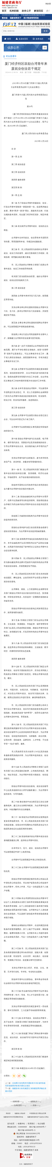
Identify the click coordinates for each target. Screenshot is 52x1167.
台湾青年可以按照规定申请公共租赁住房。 (27, 860)
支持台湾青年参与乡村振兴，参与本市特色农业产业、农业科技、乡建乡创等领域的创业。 (26, 460)
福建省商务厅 (15, 18)
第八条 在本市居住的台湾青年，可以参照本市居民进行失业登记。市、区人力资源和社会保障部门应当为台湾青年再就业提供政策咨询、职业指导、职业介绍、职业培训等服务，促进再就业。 (26, 394)
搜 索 (45, 31)
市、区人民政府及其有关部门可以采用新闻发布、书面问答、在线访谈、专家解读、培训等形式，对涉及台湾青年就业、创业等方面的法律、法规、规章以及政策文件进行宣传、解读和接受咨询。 (26, 691)
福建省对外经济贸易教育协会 (13, 1117)
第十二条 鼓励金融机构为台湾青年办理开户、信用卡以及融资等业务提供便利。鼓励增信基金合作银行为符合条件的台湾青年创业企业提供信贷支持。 (26, 502)
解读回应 (38, 11)
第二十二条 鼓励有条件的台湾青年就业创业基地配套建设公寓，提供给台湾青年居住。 (26, 838)
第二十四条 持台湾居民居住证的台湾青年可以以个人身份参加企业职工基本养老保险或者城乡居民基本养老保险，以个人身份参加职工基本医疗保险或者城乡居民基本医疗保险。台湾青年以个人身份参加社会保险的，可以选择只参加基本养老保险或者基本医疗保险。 (26, 908)
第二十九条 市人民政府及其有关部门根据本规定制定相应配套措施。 (26, 1059)
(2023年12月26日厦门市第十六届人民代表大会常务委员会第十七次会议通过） (27, 85)
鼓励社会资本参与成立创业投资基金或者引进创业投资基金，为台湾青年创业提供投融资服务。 (26, 529)
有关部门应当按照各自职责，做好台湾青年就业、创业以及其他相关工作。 (26, 278)
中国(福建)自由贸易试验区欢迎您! (33, 15)
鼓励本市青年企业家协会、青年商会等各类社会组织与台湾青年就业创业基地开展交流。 (26, 981)
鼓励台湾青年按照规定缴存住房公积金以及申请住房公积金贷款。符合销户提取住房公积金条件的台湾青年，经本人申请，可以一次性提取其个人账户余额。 (26, 885)
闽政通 (48, 4)
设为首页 (10, 1124)
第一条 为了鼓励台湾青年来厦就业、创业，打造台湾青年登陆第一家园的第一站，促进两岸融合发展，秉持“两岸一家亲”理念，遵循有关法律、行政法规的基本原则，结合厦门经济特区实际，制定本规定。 (26, 211)
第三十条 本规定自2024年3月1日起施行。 (27, 1068)
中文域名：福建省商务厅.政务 (26, 1150)
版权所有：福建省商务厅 (26, 1137)
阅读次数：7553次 (40, 72)
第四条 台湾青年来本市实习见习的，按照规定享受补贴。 (26, 298)
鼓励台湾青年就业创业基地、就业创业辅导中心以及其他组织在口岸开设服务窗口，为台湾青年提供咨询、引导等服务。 (26, 790)
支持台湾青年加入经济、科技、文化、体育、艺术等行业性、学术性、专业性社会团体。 (26, 970)
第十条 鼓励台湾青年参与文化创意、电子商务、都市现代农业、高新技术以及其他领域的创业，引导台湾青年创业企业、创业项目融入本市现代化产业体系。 (26, 444)
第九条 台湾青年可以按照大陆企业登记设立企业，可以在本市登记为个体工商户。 (26, 417)
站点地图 (41, 1124)
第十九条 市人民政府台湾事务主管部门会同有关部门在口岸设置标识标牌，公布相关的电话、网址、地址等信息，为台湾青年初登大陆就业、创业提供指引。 (26, 773)
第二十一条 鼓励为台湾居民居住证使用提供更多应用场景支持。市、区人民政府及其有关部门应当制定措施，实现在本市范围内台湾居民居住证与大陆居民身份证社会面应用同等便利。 (26, 823)
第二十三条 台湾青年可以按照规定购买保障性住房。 (26, 869)
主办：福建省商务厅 (26, 1164)
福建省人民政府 (20, 1113)
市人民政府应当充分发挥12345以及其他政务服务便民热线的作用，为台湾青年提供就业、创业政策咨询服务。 (26, 755)
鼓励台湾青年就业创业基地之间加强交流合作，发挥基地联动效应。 (26, 610)
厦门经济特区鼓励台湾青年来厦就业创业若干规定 (26, 66)
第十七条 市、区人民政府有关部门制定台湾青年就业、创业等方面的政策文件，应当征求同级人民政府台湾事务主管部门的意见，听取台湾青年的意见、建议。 (26, 672)
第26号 (28, 106)
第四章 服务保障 (16, 180)
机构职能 (14, 11)
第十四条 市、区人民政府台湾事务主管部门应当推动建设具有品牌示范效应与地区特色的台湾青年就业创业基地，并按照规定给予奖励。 (26, 562)
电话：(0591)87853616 (33, 1143)
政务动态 (39, 39)
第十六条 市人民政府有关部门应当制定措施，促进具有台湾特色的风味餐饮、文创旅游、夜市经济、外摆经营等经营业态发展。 (26, 647)
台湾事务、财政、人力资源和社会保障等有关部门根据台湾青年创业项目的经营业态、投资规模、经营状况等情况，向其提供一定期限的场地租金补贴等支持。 (26, 595)
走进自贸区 (23, 39)
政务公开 (26, 11)
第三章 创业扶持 (16, 172)
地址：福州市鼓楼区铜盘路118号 (27, 1140)
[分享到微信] (24, 1076)
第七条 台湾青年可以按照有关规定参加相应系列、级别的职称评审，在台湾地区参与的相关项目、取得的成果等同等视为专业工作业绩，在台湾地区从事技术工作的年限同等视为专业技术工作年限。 (26, 375)
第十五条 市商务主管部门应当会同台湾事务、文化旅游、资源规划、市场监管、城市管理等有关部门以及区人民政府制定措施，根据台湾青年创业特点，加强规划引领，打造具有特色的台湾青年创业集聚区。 (26, 628)
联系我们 (31, 1124)
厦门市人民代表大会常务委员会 (33, 133)
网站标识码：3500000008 (17, 1127)
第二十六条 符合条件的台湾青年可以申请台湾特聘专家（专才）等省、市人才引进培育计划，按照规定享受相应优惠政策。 (26, 995)
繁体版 (5, 18)
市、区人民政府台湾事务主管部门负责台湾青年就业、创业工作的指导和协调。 (26, 267)
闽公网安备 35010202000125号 (28, 1133)
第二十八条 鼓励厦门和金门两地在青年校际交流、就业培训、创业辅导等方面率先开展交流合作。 (26, 1037)
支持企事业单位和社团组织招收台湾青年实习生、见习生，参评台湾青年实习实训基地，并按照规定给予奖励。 (26, 311)
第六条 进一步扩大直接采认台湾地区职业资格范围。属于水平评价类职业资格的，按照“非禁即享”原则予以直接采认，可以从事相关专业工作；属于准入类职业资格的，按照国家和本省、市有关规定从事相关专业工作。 (26, 353)
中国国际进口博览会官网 (37, 1113)
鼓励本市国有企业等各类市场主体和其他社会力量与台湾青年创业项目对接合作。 (26, 487)
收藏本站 (21, 1124)
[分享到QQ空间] (14, 1076)
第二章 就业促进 (16, 164)
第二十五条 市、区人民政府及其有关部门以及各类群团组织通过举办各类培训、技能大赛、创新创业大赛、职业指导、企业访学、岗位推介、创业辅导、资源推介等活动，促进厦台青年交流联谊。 (26, 954)
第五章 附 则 (15, 187)
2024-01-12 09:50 (11, 72)
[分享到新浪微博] (19, 1076)
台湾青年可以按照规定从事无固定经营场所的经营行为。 (26, 429)
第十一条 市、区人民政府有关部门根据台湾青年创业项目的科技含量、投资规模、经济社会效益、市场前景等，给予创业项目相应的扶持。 (26, 473)
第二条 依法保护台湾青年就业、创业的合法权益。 (26, 228)
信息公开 (13, 47)
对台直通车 (11, 56)
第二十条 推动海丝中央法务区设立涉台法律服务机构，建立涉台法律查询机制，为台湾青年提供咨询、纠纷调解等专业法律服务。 (26, 806)
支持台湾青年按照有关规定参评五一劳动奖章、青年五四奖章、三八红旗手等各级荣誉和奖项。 (26, 1008)
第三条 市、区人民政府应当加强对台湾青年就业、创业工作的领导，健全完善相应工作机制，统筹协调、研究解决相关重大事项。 (26, 253)
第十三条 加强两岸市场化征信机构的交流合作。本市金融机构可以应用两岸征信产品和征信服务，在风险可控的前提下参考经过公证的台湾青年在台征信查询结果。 (26, 545)
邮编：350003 (16, 1143)
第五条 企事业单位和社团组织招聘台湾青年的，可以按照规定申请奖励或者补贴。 (26, 325)
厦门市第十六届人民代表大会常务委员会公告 (28, 97)
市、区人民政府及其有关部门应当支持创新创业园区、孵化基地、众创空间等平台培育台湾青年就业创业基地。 (26, 578)
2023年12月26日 (39, 141)
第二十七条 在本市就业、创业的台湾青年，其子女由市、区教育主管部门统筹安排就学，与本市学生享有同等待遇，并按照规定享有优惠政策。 (26, 1022)
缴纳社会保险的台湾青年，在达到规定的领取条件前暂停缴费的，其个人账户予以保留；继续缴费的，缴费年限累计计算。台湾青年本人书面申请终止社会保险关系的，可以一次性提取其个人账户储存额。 (26, 933)
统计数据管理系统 (31, 18)
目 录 (12, 149)
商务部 (8, 1113)
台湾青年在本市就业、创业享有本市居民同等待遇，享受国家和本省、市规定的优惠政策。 (26, 240)
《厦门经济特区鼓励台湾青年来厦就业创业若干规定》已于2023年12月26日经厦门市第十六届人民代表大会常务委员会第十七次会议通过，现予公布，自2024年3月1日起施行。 (26, 120)
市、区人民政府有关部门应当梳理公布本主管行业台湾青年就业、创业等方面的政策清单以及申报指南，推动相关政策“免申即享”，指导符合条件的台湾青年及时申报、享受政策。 (26, 711)
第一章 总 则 (15, 156)
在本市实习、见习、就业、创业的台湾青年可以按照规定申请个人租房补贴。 (26, 850)
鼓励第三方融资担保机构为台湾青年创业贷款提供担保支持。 (26, 518)
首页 (4, 11)
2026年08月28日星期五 (10, 15)
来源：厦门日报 (25, 72)
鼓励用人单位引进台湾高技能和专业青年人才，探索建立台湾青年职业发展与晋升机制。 (26, 336)
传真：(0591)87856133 (26, 1147)
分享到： (7, 1076)
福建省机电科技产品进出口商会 (38, 1117)
